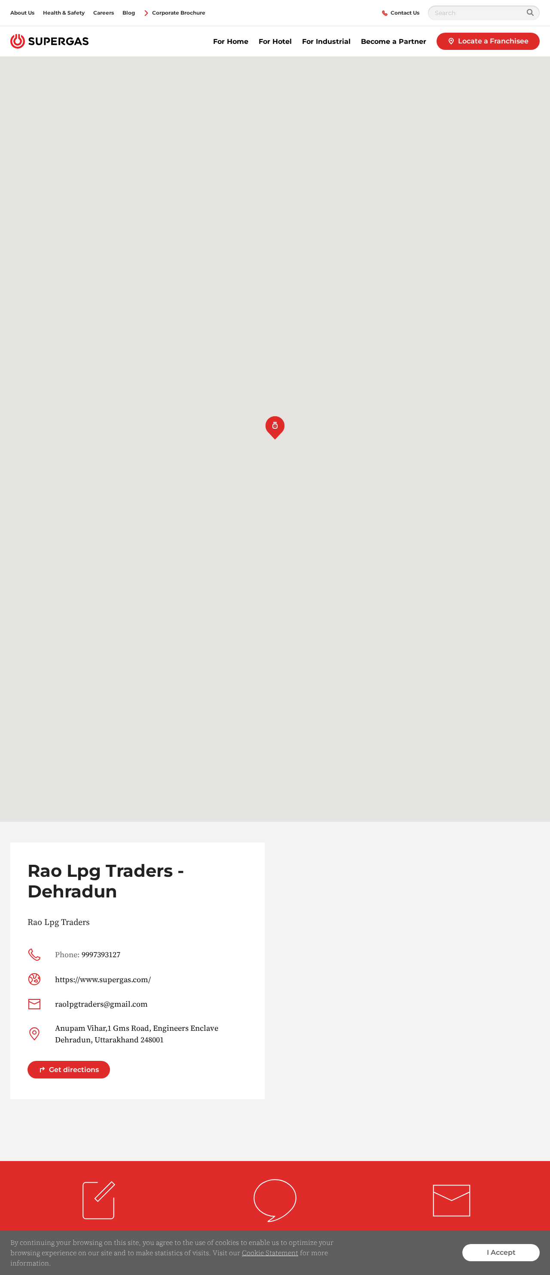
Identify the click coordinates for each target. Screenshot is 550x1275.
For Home (230, 41)
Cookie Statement (270, 1252)
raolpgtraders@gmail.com (101, 1003)
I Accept (501, 1252)
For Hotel (275, 41)
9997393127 (87, 954)
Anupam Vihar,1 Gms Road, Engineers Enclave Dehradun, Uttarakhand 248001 (136, 1034)
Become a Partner (393, 41)
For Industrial (326, 41)
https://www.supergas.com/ (103, 979)
